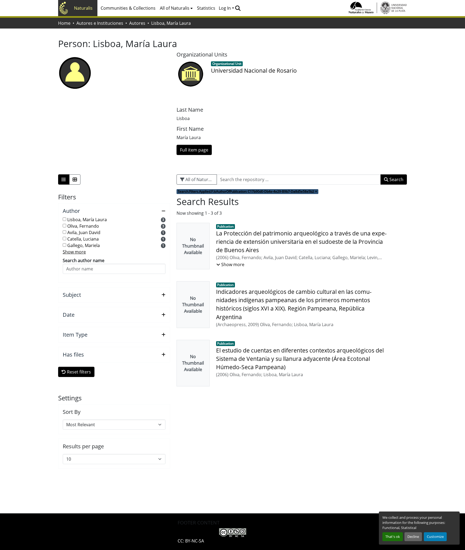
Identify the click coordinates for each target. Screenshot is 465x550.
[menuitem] (176, 8)
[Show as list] (63, 179)
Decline (413, 536)
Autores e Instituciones (99, 23)
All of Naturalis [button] (174, 8)
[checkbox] (64, 219)
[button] (237, 8)
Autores (137, 23)
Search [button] (395, 179)
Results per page (83, 446)
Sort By (71, 412)
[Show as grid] (74, 179)
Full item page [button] (194, 150)
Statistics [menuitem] (206, 8)
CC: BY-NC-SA (191, 541)
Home (64, 23)
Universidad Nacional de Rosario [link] (254, 70)
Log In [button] (225, 8)
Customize (435, 536)
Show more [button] (74, 252)
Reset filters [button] (78, 372)
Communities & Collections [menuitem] (128, 8)
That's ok (392, 536)
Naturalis (83, 8)
